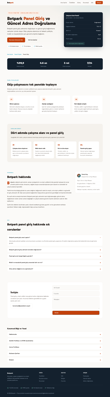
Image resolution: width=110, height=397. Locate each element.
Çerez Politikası (14, 347)
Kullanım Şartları (14, 353)
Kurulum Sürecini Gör (16, 40)
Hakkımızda (13, 334)
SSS (92, 2)
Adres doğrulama (88, 381)
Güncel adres (87, 378)
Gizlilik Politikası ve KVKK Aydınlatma (21, 341)
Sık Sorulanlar (32, 40)
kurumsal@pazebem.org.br (21, 306)
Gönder (57, 312)
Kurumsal (86, 2)
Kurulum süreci (43, 378)
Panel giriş (86, 376)
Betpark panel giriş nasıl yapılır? (19, 237)
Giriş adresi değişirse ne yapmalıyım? (21, 269)
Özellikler (72, 2)
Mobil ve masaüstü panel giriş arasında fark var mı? (26, 262)
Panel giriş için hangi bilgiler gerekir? (21, 256)
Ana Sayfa (64, 2)
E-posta (63, 381)
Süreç (79, 2)
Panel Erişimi (18, 54)
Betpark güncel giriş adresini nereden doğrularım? (25, 250)
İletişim (99, 2)
